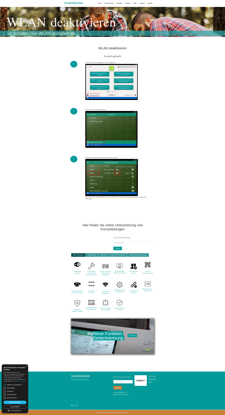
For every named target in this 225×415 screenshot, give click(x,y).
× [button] (26, 366)
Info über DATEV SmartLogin (147, 272)
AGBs (150, 382)
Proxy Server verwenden (91, 291)
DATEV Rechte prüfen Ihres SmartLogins (77, 291)
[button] (15, 410)
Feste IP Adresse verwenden (133, 291)
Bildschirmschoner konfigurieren (148, 289)
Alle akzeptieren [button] (15, 402)
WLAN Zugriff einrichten (77, 272)
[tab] (78, 255)
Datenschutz (151, 379)
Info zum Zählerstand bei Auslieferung (91, 308)
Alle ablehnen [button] (14, 407)
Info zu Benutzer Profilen (133, 272)
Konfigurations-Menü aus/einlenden (119, 290)
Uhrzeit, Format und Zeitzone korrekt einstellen (105, 273)
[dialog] (15, 388)
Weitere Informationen (20, 381)
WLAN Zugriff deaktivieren (105, 292)
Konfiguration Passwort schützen (77, 310)
